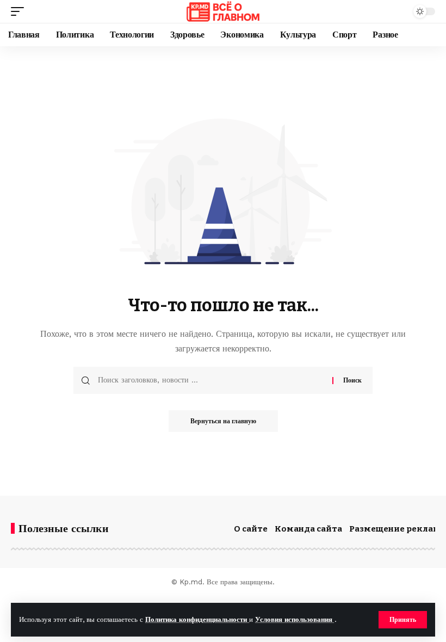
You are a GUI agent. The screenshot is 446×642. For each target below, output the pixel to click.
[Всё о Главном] (223, 11)
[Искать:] (211, 380)
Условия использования (294, 619)
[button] (403, 619)
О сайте (251, 529)
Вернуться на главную (223, 421)
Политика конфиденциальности (197, 619)
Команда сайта (308, 529)
